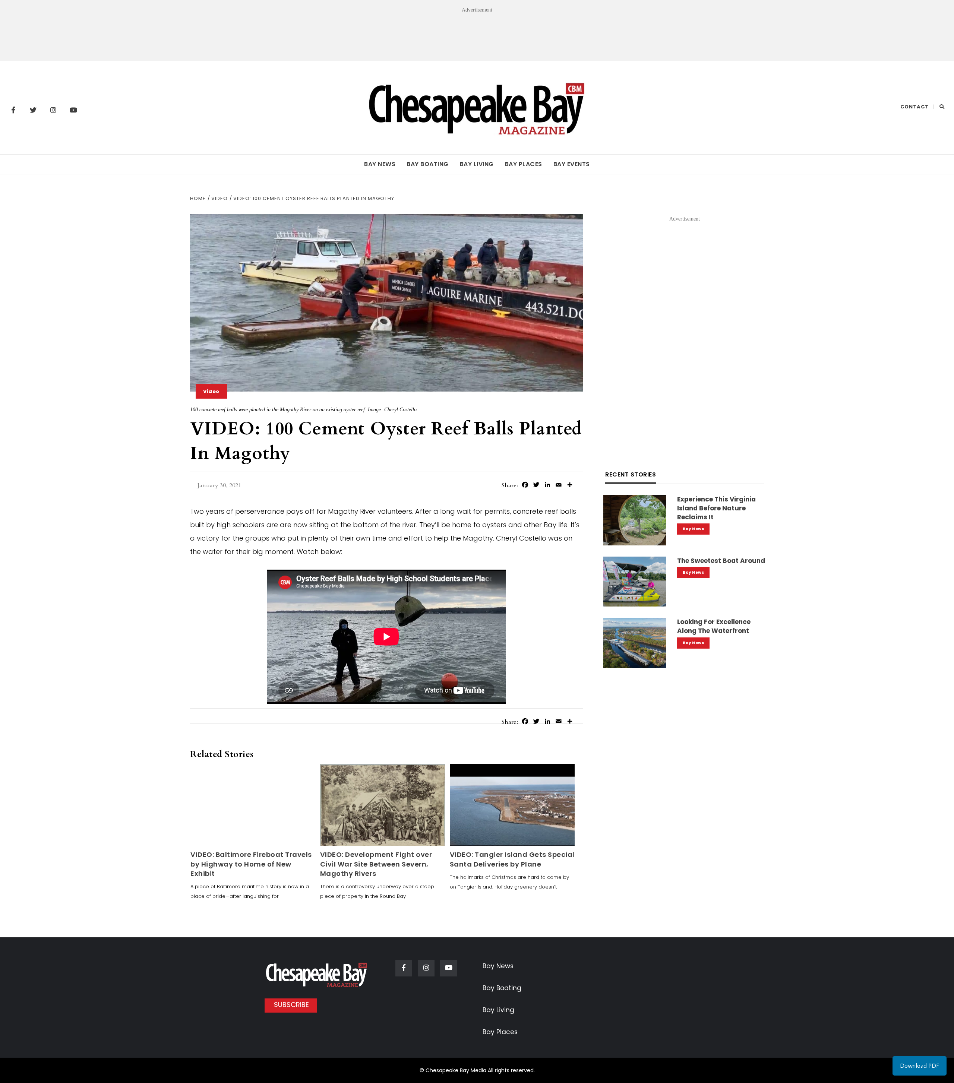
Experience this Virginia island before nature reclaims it (716, 508)
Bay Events (571, 164)
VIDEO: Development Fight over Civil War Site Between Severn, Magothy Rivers (376, 864)
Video (211, 391)
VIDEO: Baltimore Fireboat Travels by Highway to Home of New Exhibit (251, 864)
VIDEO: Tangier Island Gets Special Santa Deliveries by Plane (512, 859)
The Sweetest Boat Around (721, 560)
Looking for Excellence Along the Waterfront (714, 626)
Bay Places (523, 164)
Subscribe (291, 1004)
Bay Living (477, 164)
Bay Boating (428, 164)
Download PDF (919, 1066)
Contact (914, 106)
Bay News (379, 164)
